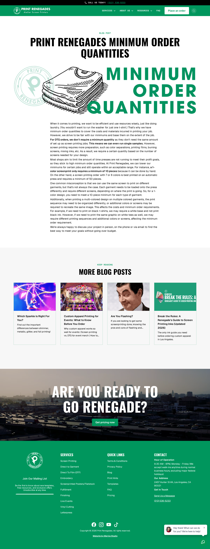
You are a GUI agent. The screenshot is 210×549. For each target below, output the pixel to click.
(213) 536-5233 (162, 500)
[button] (109, 10)
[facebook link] (94, 524)
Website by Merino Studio (105, 536)
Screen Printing (68, 460)
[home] (32, 11)
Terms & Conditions (117, 460)
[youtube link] (108, 524)
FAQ (158, 10)
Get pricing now (105, 422)
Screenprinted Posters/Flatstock (77, 483)
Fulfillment (65, 489)
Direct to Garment (69, 466)
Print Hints (112, 478)
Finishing (65, 495)
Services (107, 10)
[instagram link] (101, 524)
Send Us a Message (164, 495)
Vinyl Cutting (67, 506)
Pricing (111, 495)
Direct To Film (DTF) (70, 472)
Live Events (66, 501)
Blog (109, 472)
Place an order (177, 10)
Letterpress (66, 512)
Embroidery (66, 478)
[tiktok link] (116, 524)
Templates (112, 483)
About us (125, 10)
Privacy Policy (114, 466)
